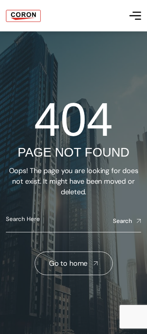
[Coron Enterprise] (23, 16)
